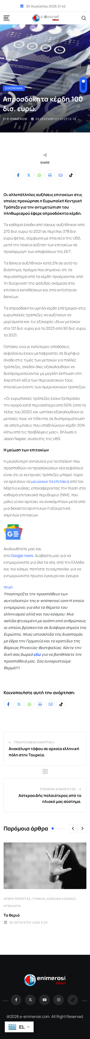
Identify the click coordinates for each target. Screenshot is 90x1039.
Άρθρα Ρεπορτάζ (17, 899)
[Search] (84, 18)
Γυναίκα (38, 899)
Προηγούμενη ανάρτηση (34, 742)
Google (17, 555)
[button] (73, 828)
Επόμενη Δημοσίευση (58, 789)
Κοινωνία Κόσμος (61, 899)
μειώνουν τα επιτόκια (49, 481)
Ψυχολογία (12, 906)
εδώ (37, 654)
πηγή (8, 587)
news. (28, 555)
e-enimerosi (17, 119)
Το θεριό (12, 915)
